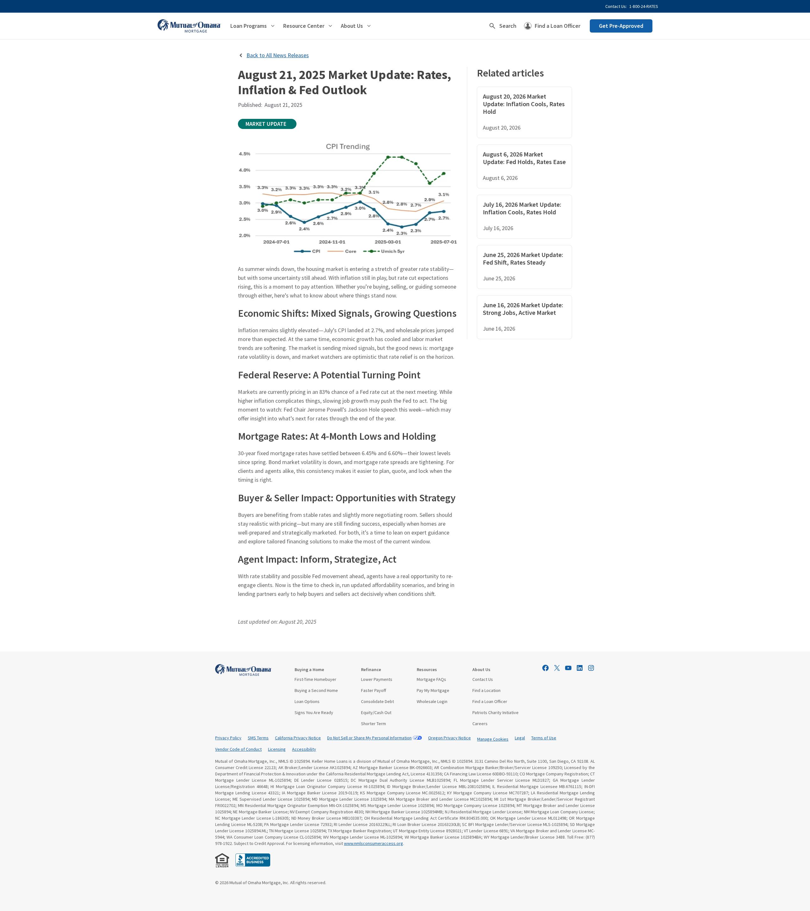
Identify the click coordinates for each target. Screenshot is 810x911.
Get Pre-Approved (621, 25)
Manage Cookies (492, 739)
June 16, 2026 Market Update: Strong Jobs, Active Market (523, 308)
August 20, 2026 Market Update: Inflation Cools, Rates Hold (524, 103)
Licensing (277, 749)
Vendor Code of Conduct (238, 749)
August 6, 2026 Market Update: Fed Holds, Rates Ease (524, 158)
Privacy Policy (228, 738)
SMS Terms (258, 738)
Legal (520, 738)
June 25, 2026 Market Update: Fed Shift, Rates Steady (523, 258)
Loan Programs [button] (248, 25)
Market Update (266, 123)
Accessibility (304, 749)
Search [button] (507, 25)
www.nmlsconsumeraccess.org (373, 843)
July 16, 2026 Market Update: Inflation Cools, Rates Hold (522, 208)
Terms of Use (543, 738)
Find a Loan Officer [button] (557, 25)
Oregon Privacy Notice (449, 738)
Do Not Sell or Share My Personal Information (369, 738)
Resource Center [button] (303, 25)
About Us (481, 669)
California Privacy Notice (298, 738)
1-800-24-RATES (643, 6)
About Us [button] (352, 25)
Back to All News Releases (277, 55)
